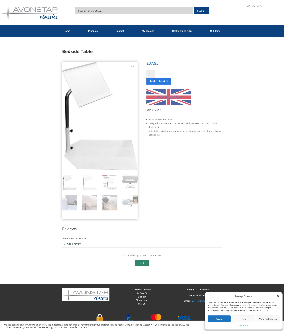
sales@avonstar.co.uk (201, 300)
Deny (243, 318)
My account (148, 31)
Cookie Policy (242, 325)
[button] (278, 296)
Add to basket (158, 81)
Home (67, 31)
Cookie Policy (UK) (182, 31)
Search (201, 11)
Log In (142, 263)
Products (93, 31)
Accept (219, 318)
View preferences (268, 318)
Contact (120, 31)
